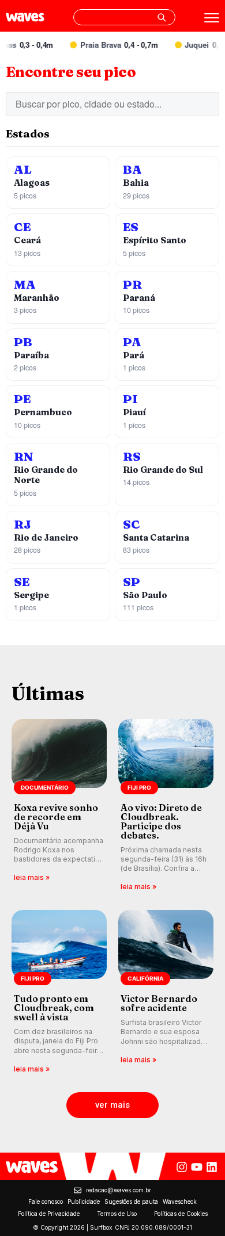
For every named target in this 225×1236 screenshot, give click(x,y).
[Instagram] (181, 1167)
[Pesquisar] (161, 17)
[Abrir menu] (211, 17)
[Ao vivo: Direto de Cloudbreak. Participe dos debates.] (165, 806)
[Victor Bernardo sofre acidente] (165, 992)
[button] (112, 1105)
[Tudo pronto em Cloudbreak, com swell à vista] (59, 992)
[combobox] (124, 17)
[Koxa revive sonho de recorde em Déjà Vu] (59, 806)
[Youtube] (196, 1167)
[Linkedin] (211, 1167)
